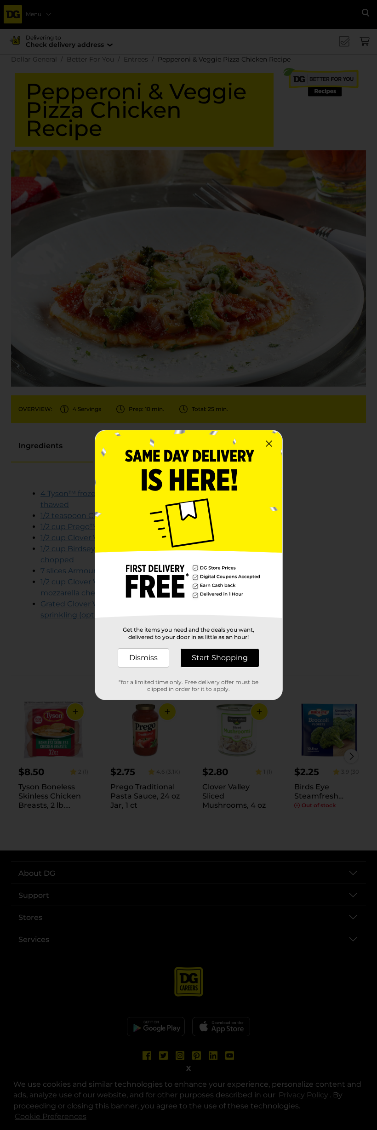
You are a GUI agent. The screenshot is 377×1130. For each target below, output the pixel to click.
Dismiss (143, 657)
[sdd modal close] (269, 444)
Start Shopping (220, 657)
